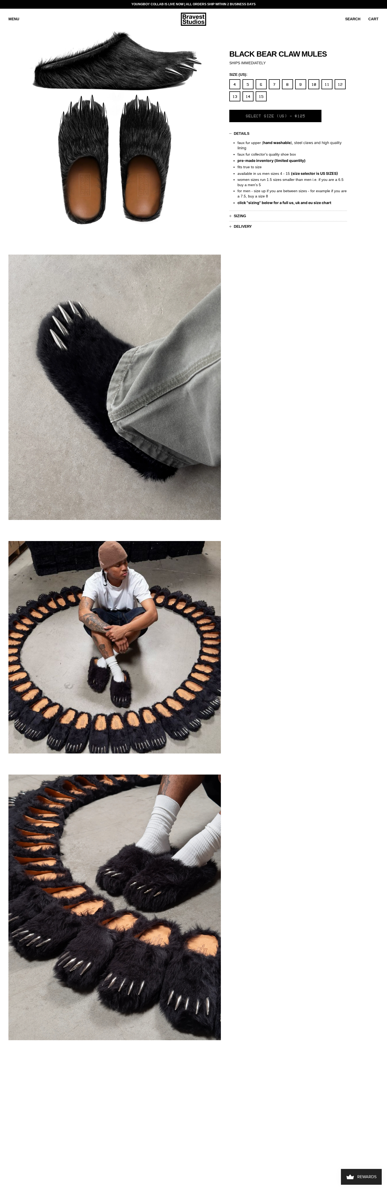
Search (352, 19)
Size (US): (238, 74)
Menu (13, 19)
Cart (373, 19)
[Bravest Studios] (193, 19)
